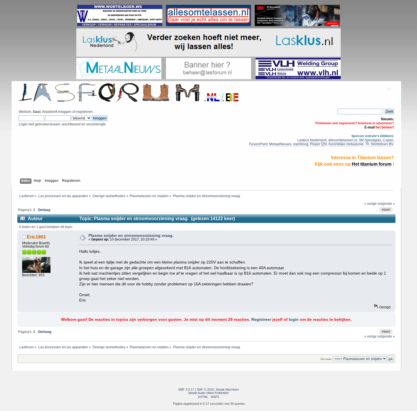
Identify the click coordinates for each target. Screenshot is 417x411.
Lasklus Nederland (312, 140)
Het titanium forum (371, 164)
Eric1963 (36, 236)
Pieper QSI (318, 144)
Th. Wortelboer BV (379, 144)
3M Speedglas (370, 140)
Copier (388, 140)
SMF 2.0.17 (186, 389)
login (294, 319)
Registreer (261, 319)
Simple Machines (227, 389)
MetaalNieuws (280, 144)
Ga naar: (326, 359)
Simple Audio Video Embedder (208, 393)
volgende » (386, 204)
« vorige (370, 204)
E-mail (370, 127)
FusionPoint (258, 144)
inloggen (64, 112)
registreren (84, 112)
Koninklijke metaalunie (346, 144)
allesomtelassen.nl (342, 140)
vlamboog (300, 144)
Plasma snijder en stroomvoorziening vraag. (131, 235)
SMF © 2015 (205, 389)
